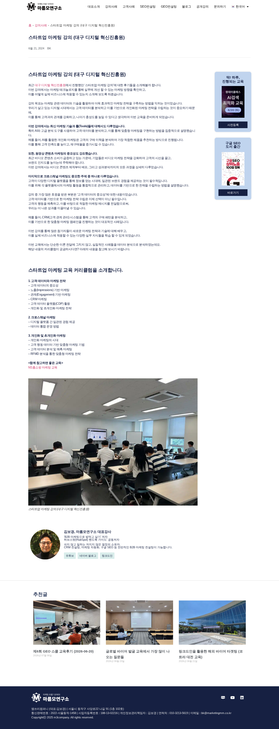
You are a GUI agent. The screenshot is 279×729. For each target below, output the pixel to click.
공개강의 (202, 6)
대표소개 (94, 6)
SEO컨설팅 (148, 6)
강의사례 (111, 6)
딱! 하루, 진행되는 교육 (233, 79)
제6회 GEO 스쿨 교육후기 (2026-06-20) (63, 651)
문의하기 (220, 6)
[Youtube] (232, 697)
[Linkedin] (242, 697)
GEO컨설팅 (169, 6)
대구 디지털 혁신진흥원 (50, 85)
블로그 (186, 6)
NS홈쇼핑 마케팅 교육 (43, 367)
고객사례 (129, 6)
